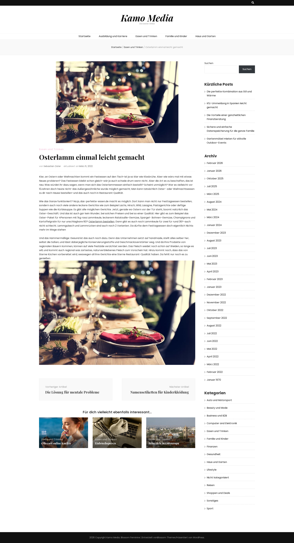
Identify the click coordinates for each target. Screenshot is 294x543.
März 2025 (213, 194)
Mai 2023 (212, 263)
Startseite (84, 36)
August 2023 (214, 240)
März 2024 (213, 217)
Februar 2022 (215, 372)
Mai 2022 (212, 349)
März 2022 (213, 364)
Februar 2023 (215, 279)
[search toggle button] (253, 3)
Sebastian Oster (52, 166)
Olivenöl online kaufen (56, 443)
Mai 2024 (212, 209)
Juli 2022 (212, 333)
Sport (210, 508)
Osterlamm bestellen (101, 221)
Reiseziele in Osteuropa (164, 443)
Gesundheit (214, 454)
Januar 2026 (214, 171)
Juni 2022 (212, 341)
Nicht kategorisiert (218, 477)
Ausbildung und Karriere (113, 36)
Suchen (208, 63)
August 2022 (214, 325)
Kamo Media (147, 17)
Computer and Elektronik (222, 423)
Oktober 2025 (215, 178)
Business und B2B (217, 415)
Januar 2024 (214, 225)
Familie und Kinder (176, 36)
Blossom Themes (166, 537)
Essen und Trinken (146, 36)
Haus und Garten (205, 36)
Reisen (211, 485)
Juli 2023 (212, 248)
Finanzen (212, 446)
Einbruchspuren (105, 443)
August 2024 (214, 202)
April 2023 (213, 271)
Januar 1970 (214, 380)
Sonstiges (212, 500)
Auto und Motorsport (219, 400)
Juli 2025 (212, 186)
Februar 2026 (215, 163)
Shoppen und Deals (218, 493)
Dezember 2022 (216, 294)
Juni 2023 (212, 256)
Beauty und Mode (217, 408)
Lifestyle (212, 469)
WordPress (198, 537)
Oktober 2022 (215, 310)
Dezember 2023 (216, 233)
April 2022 (213, 356)
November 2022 (216, 302)
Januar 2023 (214, 287)
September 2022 (217, 318)
